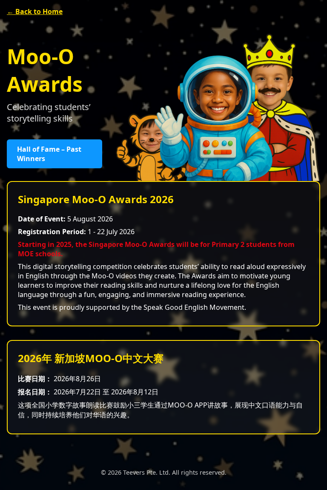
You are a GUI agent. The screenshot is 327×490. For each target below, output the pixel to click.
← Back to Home (35, 11)
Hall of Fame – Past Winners (49, 153)
